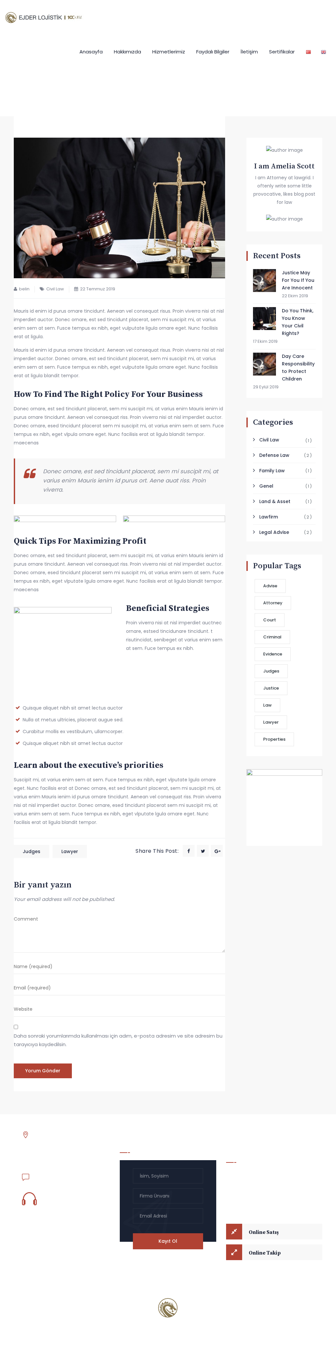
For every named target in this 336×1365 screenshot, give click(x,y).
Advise (270, 586)
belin (24, 289)
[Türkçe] (308, 51)
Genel (266, 486)
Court (269, 620)
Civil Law (55, 289)
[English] (323, 51)
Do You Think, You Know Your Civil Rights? (297, 322)
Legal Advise (274, 532)
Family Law (272, 470)
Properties (274, 739)
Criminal (272, 637)
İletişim (249, 51)
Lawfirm (268, 517)
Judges (31, 851)
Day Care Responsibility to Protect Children (298, 367)
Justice (271, 688)
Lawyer (69, 851)
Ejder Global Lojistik (75, 1307)
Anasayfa (91, 51)
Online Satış (264, 1232)
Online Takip (265, 1253)
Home (82, 84)
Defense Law (274, 455)
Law (267, 705)
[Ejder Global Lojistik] (47, 17)
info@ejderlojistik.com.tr (60, 1176)
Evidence (272, 654)
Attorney (273, 603)
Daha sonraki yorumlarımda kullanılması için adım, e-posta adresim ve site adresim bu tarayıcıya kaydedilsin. (118, 1040)
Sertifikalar (282, 51)
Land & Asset (274, 501)
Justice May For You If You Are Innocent (298, 280)
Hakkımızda (127, 51)
